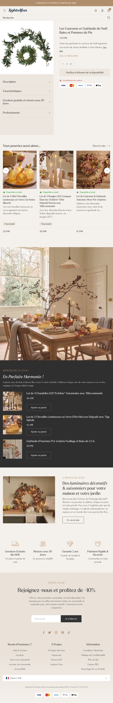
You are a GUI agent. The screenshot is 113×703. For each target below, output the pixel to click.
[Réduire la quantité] (62, 64)
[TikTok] (69, 632)
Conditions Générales (93, 650)
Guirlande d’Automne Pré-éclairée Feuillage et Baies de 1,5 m (60, 441)
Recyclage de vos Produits (93, 669)
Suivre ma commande (20, 659)
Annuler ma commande (19, 664)
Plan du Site (93, 659)
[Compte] (102, 10)
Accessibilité (19, 669)
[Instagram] (56, 632)
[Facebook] (43, 632)
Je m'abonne (71, 618)
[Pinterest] (62, 632)
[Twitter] (49, 632)
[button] (95, 10)
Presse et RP (56, 659)
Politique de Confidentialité (93, 655)
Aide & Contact (20, 650)
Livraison (20, 655)
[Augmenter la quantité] (72, 64)
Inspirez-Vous (56, 664)
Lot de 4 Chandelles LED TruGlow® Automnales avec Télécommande (64, 393)
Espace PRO (93, 664)
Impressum (56, 655)
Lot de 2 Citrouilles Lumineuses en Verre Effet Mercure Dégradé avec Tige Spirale (68, 418)
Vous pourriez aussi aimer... (21, 146)
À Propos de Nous (56, 650)
